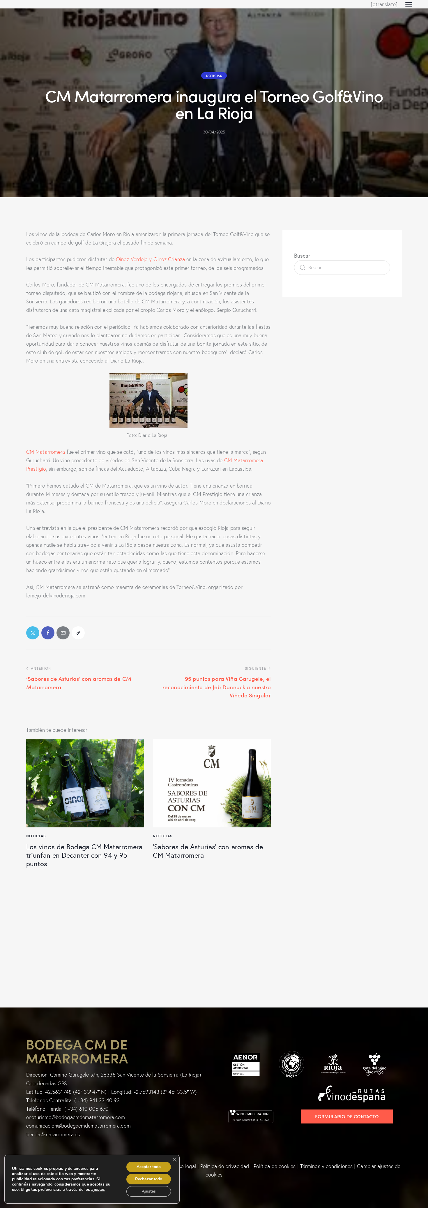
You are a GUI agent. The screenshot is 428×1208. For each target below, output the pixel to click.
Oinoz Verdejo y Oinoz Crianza (150, 259)
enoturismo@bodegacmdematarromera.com (75, 1117)
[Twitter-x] (32, 632)
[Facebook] (47, 632)
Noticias (214, 75)
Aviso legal (183, 1166)
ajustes (98, 1189)
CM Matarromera (45, 452)
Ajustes (149, 1191)
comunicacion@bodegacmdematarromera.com (78, 1125)
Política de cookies (275, 1166)
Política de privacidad (224, 1166)
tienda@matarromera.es (53, 1134)
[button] (408, 4)
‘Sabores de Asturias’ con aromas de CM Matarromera (208, 850)
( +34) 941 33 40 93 (97, 1100)
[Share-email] (63, 632)
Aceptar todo (149, 1167)
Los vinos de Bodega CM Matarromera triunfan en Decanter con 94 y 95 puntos (84, 855)
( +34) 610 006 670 (86, 1108)
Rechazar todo (148, 1179)
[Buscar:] (342, 267)
